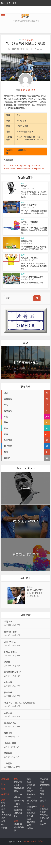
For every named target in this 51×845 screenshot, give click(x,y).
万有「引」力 (10, 641)
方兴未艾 (8, 712)
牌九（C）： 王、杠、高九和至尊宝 (19, 702)
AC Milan (9, 165)
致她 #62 (8, 733)
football (36, 165)
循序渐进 (8, 692)
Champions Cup (23, 165)
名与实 (24, 186)
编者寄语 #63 (10, 723)
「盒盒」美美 (10, 743)
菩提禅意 (8, 753)
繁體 (14, 3)
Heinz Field (10, 168)
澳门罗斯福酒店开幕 (25, 363)
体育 (19, 39)
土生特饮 (8, 763)
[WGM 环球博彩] (25, 15)
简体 (8, 3)
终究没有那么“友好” (29, 205)
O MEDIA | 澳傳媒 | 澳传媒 (33, 841)
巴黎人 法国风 (10, 652)
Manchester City (25, 168)
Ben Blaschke (36, 49)
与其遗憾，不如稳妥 (29, 257)
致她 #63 (8, 621)
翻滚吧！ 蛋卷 (10, 631)
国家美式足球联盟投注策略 (32, 276)
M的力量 (8, 682)
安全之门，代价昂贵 (29, 222)
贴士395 (30, 587)
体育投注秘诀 (28, 39)
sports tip (39, 168)
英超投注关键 (26, 240)
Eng (2, 3)
